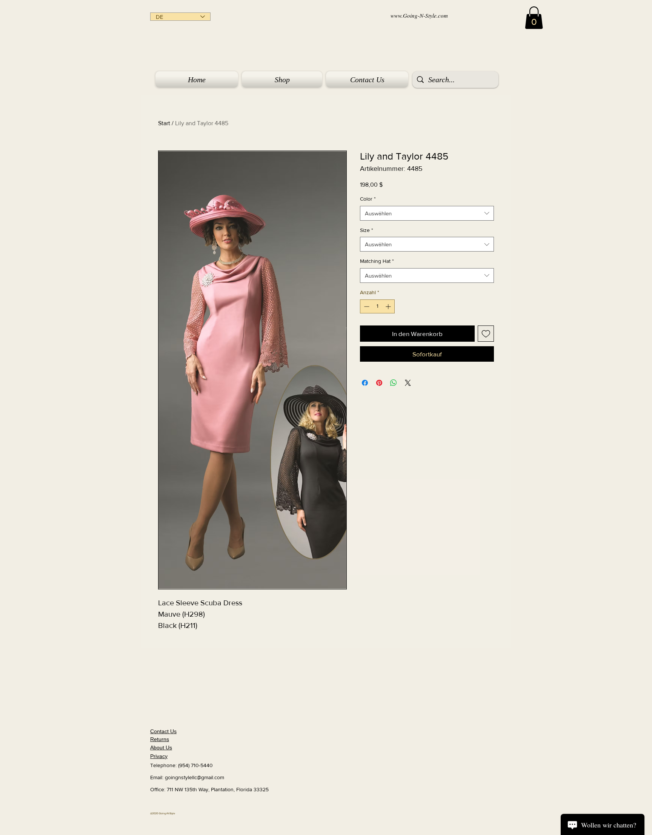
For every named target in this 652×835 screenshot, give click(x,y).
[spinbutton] (377, 306)
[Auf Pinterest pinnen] (379, 382)
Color (368, 199)
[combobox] (427, 213)
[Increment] (389, 306)
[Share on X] (407, 382)
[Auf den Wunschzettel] (486, 333)
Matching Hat (377, 261)
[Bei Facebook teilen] (364, 382)
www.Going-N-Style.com (419, 15)
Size (366, 230)
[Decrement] (366, 306)
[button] (533, 17)
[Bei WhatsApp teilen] (393, 382)
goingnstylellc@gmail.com (194, 777)
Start (164, 123)
